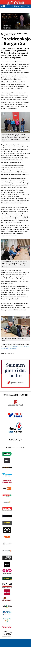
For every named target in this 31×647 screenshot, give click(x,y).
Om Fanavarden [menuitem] (15, 6)
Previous (3, 20)
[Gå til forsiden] (2, 6)
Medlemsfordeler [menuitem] (24, 6)
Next (27, 20)
